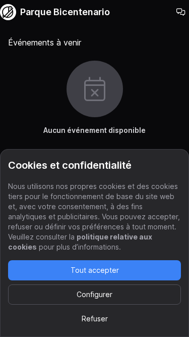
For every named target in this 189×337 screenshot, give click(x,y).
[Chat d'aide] (181, 12)
